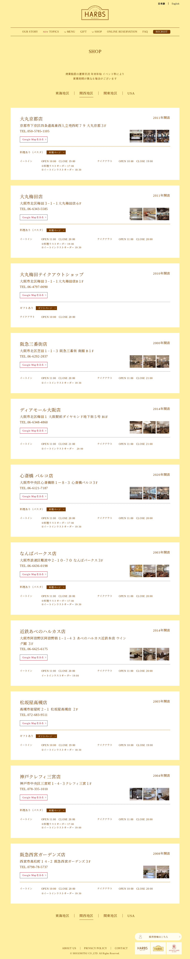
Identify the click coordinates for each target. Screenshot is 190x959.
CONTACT (121, 948)
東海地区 (62, 93)
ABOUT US (69, 948)
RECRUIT (162, 31)
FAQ (145, 31)
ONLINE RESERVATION (122, 31)
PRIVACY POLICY (95, 948)
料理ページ (55, 152)
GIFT (83, 31)
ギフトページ (45, 308)
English (175, 3)
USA (131, 93)
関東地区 (110, 93)
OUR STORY (30, 31)
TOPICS (51, 31)
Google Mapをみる (33, 139)
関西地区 (86, 93)
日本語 (161, 3)
